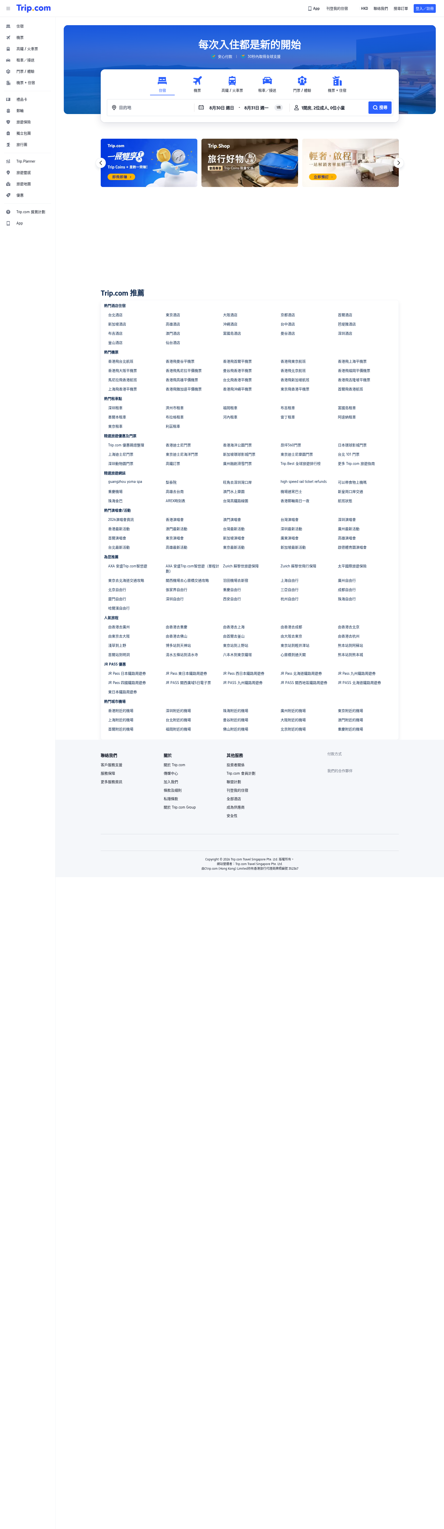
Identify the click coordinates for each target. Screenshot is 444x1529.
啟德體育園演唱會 (352, 547)
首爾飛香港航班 (350, 389)
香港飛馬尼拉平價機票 (184, 371)
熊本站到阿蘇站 (350, 645)
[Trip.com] (33, 8)
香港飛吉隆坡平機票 (354, 380)
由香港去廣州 (119, 627)
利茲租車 (173, 426)
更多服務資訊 (111, 782)
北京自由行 (117, 590)
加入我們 (171, 782)
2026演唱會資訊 (121, 520)
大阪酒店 (230, 315)
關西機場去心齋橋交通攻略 (187, 580)
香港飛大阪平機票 (122, 371)
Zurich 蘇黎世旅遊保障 (241, 566)
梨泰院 (171, 482)
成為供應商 (236, 807)
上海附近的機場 (120, 720)
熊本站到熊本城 (350, 655)
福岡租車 (230, 408)
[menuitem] (27, 26)
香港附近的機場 (120, 711)
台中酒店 (288, 324)
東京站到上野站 (235, 645)
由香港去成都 (291, 627)
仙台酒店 (173, 343)
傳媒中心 (171, 773)
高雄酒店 (173, 324)
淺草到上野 (117, 645)
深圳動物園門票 (120, 464)
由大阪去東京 (291, 636)
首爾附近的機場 (120, 729)
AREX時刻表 (175, 501)
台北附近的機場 (178, 720)
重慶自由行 (232, 590)
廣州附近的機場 (293, 711)
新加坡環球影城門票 (239, 454)
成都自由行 (347, 590)
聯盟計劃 (234, 782)
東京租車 (115, 426)
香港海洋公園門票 (237, 445)
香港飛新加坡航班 (295, 380)
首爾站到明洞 (119, 655)
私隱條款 (171, 799)
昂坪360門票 (291, 445)
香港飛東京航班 (293, 361)
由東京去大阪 (119, 636)
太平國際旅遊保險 (352, 566)
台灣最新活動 (234, 529)
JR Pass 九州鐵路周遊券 (357, 673)
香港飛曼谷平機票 (180, 361)
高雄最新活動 (176, 547)
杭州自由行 (290, 599)
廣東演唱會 (290, 538)
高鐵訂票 (173, 464)
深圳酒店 (345, 333)
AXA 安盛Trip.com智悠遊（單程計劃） (192, 568)
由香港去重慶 (176, 627)
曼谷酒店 (288, 333)
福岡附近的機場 (178, 729)
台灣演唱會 (290, 520)
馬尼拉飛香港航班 (122, 380)
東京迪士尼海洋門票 (182, 454)
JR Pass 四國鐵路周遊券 (127, 683)
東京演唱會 (175, 538)
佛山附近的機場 (235, 729)
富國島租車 (347, 408)
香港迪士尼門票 (178, 445)
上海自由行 (290, 580)
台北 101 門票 (348, 454)
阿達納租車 (347, 417)
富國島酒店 (232, 333)
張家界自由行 (176, 590)
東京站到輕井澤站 (295, 645)
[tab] (162, 84)
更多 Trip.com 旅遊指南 (356, 464)
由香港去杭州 (348, 636)
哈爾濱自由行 (119, 608)
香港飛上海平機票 (352, 361)
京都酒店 (288, 315)
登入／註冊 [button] (425, 8)
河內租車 (230, 417)
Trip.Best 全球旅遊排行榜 (301, 464)
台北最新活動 (119, 547)
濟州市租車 (175, 408)
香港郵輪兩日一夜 (295, 501)
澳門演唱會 (232, 520)
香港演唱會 (175, 520)
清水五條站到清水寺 (182, 655)
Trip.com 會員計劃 (241, 773)
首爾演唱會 (117, 538)
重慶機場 (115, 492)
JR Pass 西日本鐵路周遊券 (243, 673)
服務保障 (108, 773)
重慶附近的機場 (350, 729)
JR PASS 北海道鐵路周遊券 (359, 683)
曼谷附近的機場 (235, 720)
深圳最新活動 (291, 529)
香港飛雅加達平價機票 (184, 389)
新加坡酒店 (117, 324)
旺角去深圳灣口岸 (237, 482)
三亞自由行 (290, 590)
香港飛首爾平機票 (237, 361)
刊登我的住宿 (237, 790)
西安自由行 (232, 599)
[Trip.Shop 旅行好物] (249, 163)
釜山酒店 (115, 343)
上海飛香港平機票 (122, 389)
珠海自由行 (347, 599)
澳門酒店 (173, 333)
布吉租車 (288, 408)
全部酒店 (234, 799)
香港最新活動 (119, 529)
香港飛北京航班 (293, 371)
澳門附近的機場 (350, 720)
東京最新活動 (234, 547)
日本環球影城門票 (352, 445)
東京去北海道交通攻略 (126, 580)
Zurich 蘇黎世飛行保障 (298, 566)
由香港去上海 (234, 627)
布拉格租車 (175, 417)
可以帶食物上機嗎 (352, 482)
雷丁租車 (288, 417)
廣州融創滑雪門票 (237, 464)
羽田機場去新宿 (235, 580)
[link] (314, 8)
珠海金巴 (115, 501)
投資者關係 (236, 765)
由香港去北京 (348, 627)
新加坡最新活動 (293, 547)
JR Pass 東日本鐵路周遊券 (186, 673)
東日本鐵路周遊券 (122, 692)
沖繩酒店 (230, 324)
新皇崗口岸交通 (350, 492)
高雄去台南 (175, 492)
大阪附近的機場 (293, 720)
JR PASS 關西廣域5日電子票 (188, 683)
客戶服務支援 (111, 765)
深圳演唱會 (347, 520)
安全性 (232, 816)
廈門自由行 (117, 599)
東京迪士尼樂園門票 (297, 454)
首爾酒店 (345, 315)
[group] (221, 56)
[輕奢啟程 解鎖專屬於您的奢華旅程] (350, 163)
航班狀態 (345, 501)
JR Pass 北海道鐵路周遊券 (301, 673)
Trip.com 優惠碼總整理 (126, 445)
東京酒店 (173, 315)
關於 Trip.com (174, 765)
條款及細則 (173, 790)
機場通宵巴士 (291, 492)
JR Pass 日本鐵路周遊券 (127, 673)
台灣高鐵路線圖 (235, 501)
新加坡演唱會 (234, 538)
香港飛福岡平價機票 (354, 371)
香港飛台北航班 (120, 361)
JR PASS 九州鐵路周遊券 (243, 683)
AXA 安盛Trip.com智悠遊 (127, 566)
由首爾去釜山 (234, 636)
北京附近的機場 (293, 729)
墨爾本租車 (117, 417)
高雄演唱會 (347, 538)
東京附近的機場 (350, 711)
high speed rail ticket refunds (304, 482)
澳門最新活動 (176, 529)
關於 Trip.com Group (180, 807)
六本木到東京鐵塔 (237, 655)
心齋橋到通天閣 (293, 655)
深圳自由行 (175, 599)
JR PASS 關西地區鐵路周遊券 (304, 683)
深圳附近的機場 (178, 711)
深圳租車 (115, 408)
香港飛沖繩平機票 (237, 389)
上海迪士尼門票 (120, 454)
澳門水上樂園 (234, 492)
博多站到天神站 (178, 645)
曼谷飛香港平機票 (237, 371)
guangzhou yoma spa (125, 482)
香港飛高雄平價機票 (182, 380)
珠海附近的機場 (235, 711)
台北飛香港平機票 (237, 380)
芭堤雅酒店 (347, 324)
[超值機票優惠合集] (149, 163)
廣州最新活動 (348, 529)
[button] (8, 8)
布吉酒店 (115, 333)
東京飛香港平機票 (295, 389)
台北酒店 (115, 315)
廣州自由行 (347, 580)
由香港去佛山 (176, 636)
